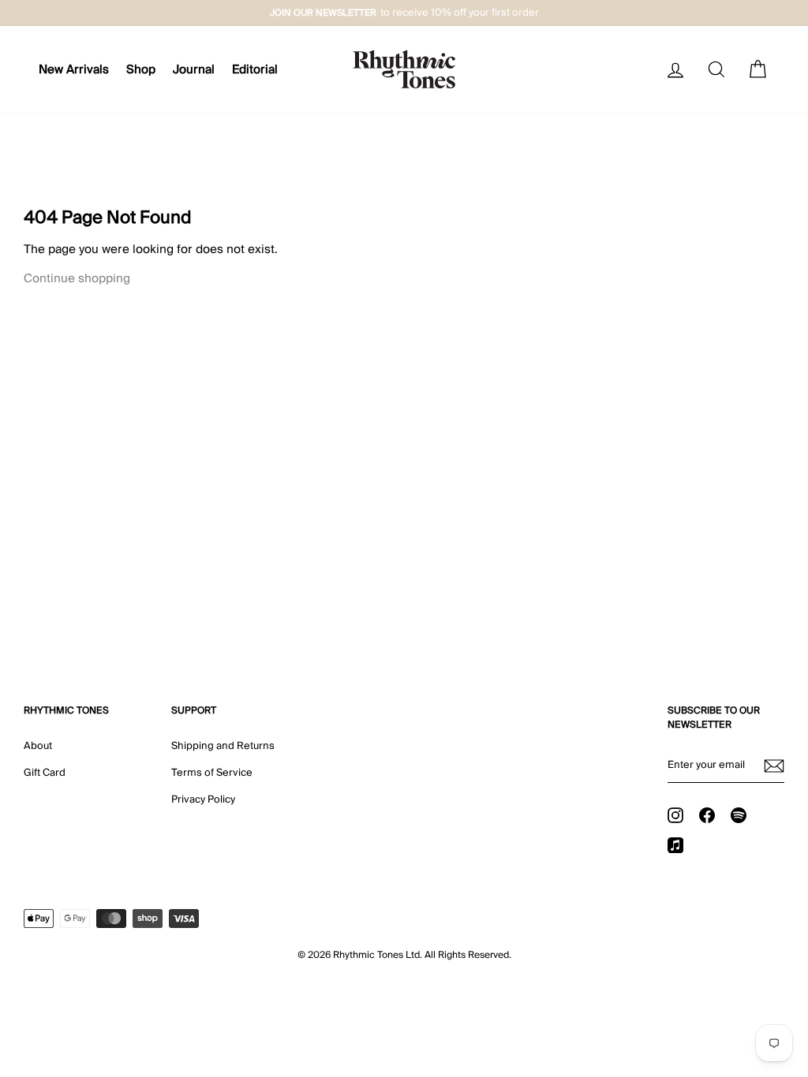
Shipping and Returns (223, 746)
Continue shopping (77, 278)
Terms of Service (211, 772)
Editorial (255, 69)
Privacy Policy (203, 799)
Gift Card (44, 772)
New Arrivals (74, 69)
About (38, 746)
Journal (194, 69)
